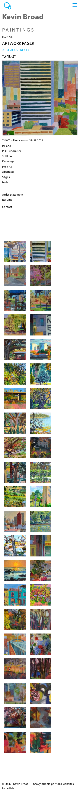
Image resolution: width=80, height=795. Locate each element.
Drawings (8, 161)
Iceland (6, 146)
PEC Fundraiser (11, 151)
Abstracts (8, 172)
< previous (10, 50)
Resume (7, 200)
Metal (5, 182)
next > (25, 50)
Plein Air (7, 36)
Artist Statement (12, 194)
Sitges (6, 177)
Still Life (7, 156)
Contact (7, 207)
